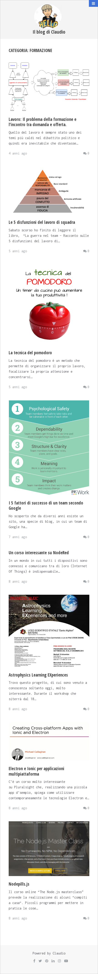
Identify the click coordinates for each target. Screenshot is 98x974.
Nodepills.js (19, 884)
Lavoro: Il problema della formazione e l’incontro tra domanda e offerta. (42, 122)
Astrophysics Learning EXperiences (38, 675)
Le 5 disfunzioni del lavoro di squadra (42, 222)
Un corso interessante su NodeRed (39, 553)
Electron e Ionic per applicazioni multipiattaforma (36, 771)
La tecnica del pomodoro (30, 353)
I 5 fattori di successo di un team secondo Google (46, 505)
